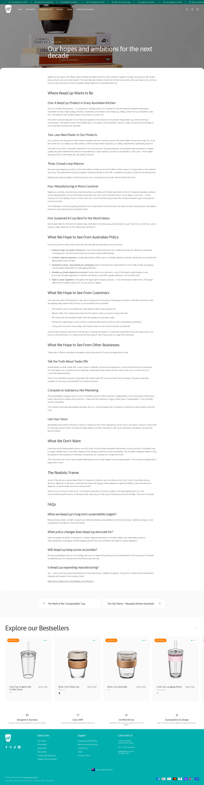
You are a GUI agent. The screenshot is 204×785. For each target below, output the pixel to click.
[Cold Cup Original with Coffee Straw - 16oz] (28, 659)
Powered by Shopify (30, 777)
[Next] (196, 628)
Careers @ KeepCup (46, 755)
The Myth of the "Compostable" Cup (66, 603)
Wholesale (41, 744)
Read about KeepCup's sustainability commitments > (71, 581)
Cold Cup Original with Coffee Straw (20, 689)
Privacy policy (9, 780)
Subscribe (41, 748)
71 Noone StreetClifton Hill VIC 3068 (125, 742)
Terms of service (27, 780)
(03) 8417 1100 (123, 753)
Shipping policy (50, 780)
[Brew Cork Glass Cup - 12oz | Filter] (77, 659)
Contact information (39, 780)
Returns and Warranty (88, 744)
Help (80, 752)
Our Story (41, 741)
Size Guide (41, 752)
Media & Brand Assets (47, 759)
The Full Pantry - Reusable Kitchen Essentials (130, 603)
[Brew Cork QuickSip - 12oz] (126, 659)
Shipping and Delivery (87, 741)
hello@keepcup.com (126, 751)
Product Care (84, 755)
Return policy (18, 780)
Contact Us (83, 748)
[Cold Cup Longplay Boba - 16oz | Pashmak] (175, 659)
